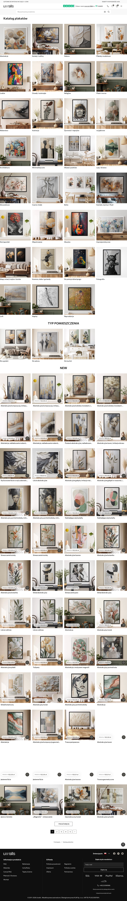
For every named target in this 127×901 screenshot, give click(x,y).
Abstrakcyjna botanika (105, 555)
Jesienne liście (6, 779)
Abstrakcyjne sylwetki (105, 817)
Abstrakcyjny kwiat (104, 630)
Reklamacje (26, 864)
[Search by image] (104, 11)
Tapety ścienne (27, 872)
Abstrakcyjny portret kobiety (76, 705)
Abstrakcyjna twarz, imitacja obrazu (110, 443)
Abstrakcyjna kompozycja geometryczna (46, 742)
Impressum (50, 868)
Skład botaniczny (7, 705)
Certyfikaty (26, 868)
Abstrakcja (69, 630)
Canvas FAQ (7, 872)
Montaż (6, 879)
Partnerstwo (68, 872)
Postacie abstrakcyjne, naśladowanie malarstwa (78, 443)
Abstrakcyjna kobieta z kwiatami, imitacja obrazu (78, 406)
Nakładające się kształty (74, 518)
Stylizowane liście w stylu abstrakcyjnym (14, 480)
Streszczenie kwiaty (8, 555)
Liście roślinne (6, 630)
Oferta (48, 872)
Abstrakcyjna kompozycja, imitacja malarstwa (14, 406)
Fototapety (57, 842)
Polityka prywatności (53, 864)
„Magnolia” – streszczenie (42, 817)
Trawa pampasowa (72, 742)
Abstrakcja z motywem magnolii (77, 667)
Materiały (6, 868)
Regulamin (67, 864)
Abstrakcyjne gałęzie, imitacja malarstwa (78, 480)
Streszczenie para (71, 593)
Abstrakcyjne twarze (73, 555)
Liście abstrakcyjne (40, 480)
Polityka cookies (69, 868)
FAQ (4, 864)
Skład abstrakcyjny (40, 593)
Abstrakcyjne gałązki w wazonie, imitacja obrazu (110, 480)
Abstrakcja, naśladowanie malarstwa (14, 443)
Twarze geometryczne (105, 779)
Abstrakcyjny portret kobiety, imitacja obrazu (14, 518)
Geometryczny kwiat (73, 817)
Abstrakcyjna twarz (104, 742)
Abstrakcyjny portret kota (107, 667)
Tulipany (36, 667)
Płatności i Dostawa (10, 875)
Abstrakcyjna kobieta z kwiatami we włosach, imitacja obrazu (110, 406)
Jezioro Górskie (6, 817)
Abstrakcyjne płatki (8, 667)
